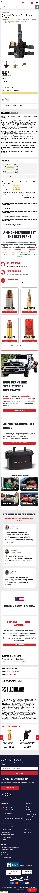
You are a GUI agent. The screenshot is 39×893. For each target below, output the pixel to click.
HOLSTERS (13, 674)
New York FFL (4, 855)
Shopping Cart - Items (36, 2)
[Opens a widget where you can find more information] (32, 890)
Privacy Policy (30, 817)
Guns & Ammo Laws (7, 850)
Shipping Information (7, 834)
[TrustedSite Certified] (27, 872)
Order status (28, 827)
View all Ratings (22, 19)
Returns (26, 829)
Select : (4, 79)
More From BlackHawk (11, 726)
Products (23, 2)
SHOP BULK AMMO (19, 645)
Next (37, 737)
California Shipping (6, 857)
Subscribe (19, 773)
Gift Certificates (6, 837)
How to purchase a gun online (10, 847)
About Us (29, 812)
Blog (27, 807)
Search (37, 7)
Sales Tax (3, 840)
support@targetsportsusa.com (13, 818)
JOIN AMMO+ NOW (19, 410)
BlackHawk (15, 671)
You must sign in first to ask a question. (14, 662)
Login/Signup (32, 2)
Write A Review (31, 19)
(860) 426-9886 (27, 2)
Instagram (2, 794)
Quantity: (5, 88)
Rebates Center (5, 832)
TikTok (10, 794)
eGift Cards (27, 832)
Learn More (10, 788)
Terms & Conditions (32, 814)
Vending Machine (6, 829)
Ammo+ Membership (7, 827)
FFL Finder (4, 852)
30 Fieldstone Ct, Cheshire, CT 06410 (8, 808)
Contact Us (29, 809)
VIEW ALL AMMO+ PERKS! (19, 443)
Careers (28, 819)
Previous (1, 737)
